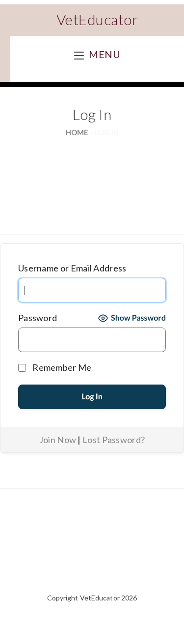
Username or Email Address (72, 268)
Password (37, 317)
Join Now (57, 439)
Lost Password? (113, 439)
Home (77, 132)
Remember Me (61, 367)
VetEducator (97, 19)
